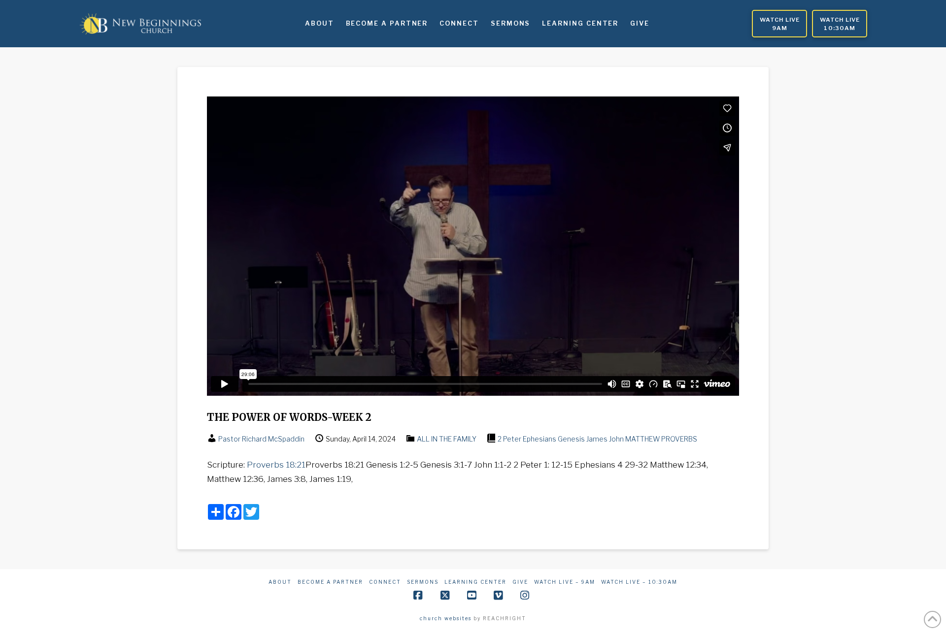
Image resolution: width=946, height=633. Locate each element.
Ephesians (539, 439)
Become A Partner (330, 582)
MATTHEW (642, 439)
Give (520, 582)
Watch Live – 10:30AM (639, 582)
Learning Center (475, 582)
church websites (446, 618)
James (597, 439)
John (616, 439)
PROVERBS (679, 439)
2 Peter (509, 439)
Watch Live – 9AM (564, 582)
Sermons (423, 582)
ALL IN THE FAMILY (446, 439)
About (280, 582)
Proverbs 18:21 (276, 465)
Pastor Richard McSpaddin (261, 439)
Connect (385, 582)
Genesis (571, 439)
